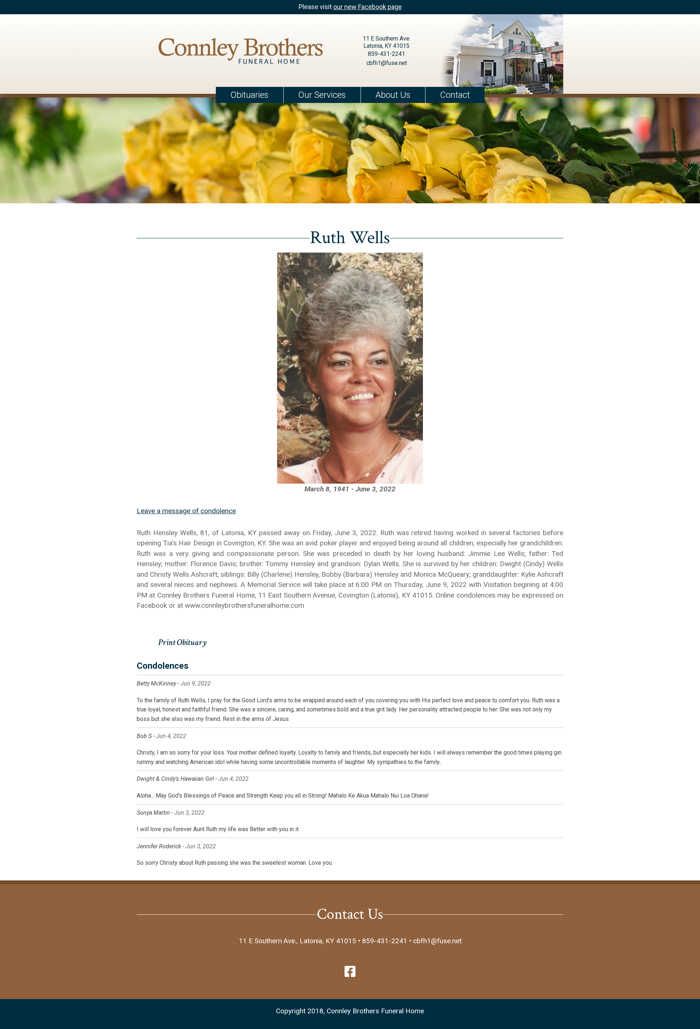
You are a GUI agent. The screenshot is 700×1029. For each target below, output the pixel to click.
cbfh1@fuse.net (386, 62)
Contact (455, 95)
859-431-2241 (386, 53)
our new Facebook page (367, 7)
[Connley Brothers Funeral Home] (241, 52)
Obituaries (249, 95)
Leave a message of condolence (186, 511)
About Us (393, 95)
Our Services (322, 95)
